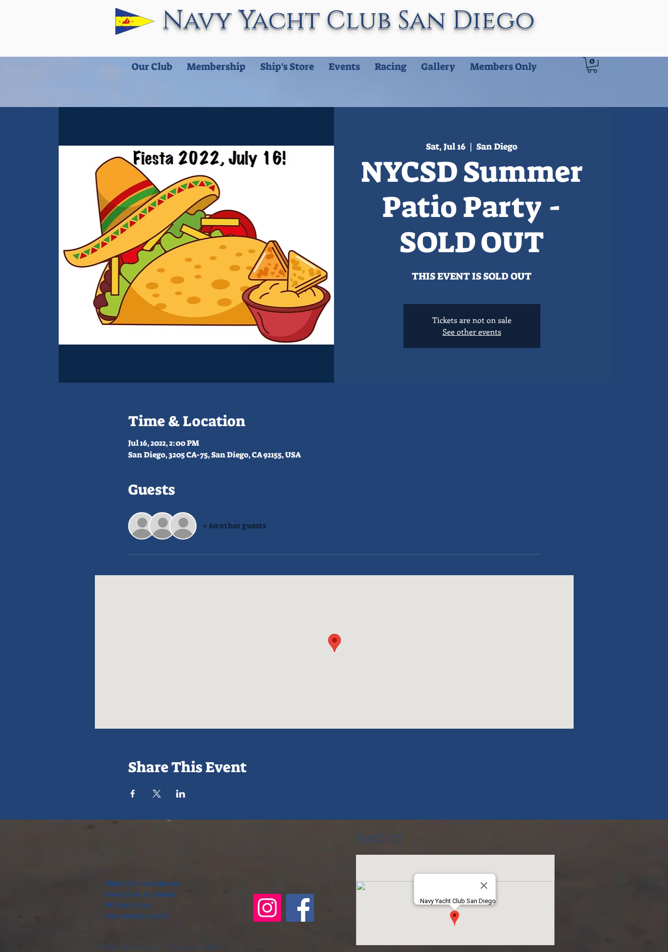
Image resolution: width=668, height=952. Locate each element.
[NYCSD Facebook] (300, 908)
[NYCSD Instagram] (267, 908)
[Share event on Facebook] (132, 794)
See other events (472, 331)
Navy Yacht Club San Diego (351, 21)
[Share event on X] (156, 794)
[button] (592, 65)
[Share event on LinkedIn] (180, 794)
